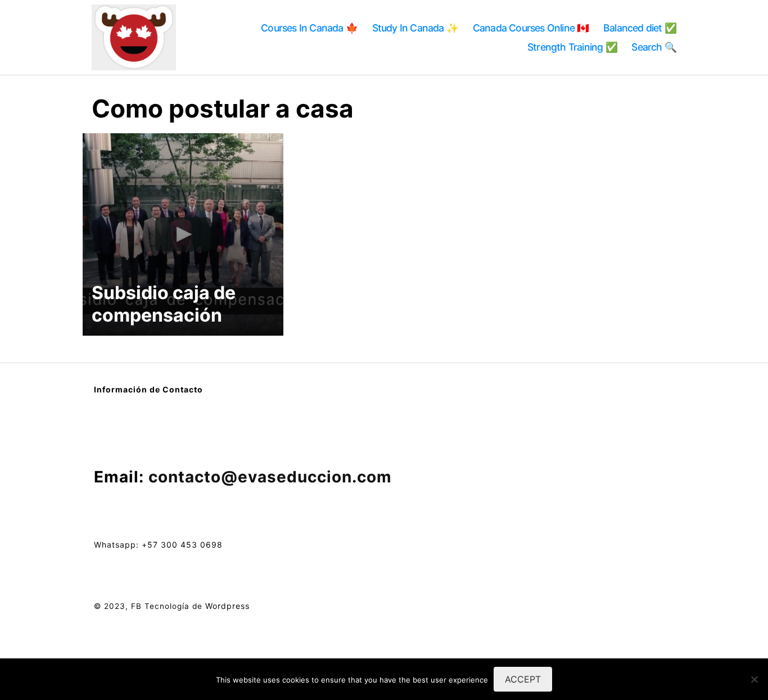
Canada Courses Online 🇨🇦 (531, 28)
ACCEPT (523, 679)
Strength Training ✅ (572, 47)
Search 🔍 (653, 47)
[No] (754, 679)
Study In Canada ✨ (415, 28)
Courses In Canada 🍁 (309, 28)
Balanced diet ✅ (639, 28)
